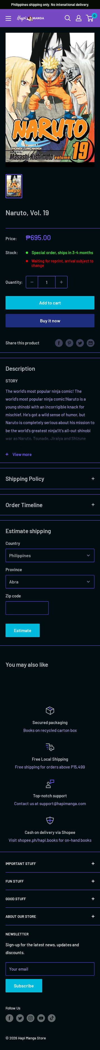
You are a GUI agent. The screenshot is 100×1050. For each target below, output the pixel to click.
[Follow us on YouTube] (41, 1018)
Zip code (13, 595)
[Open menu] (8, 18)
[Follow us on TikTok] (52, 1018)
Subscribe (24, 985)
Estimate (22, 630)
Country (13, 543)
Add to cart (50, 302)
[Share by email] (90, 343)
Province (14, 569)
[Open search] (68, 18)
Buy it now (50, 320)
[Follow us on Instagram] (30, 1018)
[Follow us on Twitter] (20, 1018)
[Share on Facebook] (59, 343)
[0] (89, 18)
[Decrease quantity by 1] (32, 282)
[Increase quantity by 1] (61, 282)
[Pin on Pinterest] (69, 343)
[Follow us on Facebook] (9, 1018)
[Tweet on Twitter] (80, 343)
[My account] (78, 18)
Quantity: (14, 282)
